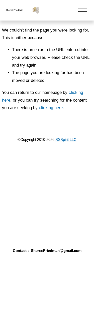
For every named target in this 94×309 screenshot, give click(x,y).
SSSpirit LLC (65, 139)
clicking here (51, 107)
